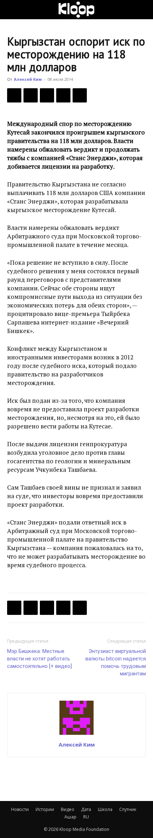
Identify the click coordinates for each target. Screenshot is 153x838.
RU (86, 817)
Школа (105, 809)
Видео (67, 809)
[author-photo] (76, 734)
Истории (45, 809)
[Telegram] (63, 95)
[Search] (143, 9)
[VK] (47, 95)
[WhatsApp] (80, 95)
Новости (20, 809)
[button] (12, 9)
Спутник (127, 809)
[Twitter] (30, 95)
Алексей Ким (28, 79)
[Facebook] (14, 95)
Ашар (70, 817)
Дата (86, 809)
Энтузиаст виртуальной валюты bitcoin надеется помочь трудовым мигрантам (115, 662)
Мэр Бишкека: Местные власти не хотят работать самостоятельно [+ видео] (39, 658)
